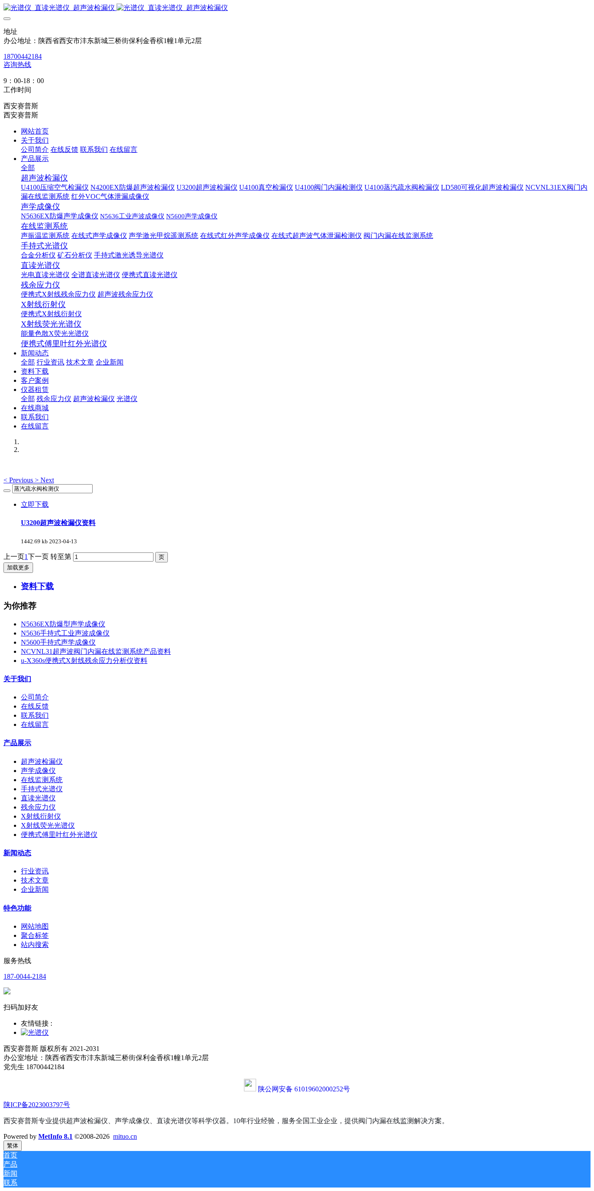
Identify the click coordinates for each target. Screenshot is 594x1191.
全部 (28, 167)
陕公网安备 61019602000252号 (304, 1089)
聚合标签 (35, 935)
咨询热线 (17, 64)
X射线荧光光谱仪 (48, 825)
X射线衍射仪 (41, 816)
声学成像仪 (38, 770)
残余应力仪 (38, 807)
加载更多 (18, 567)
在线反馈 (35, 706)
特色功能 (17, 908)
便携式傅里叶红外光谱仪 (59, 834)
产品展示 (17, 742)
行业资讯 (35, 871)
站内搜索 (35, 944)
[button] (19, 480)
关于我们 (17, 678)
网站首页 (35, 131)
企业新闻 (35, 889)
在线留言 (35, 724)
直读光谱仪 (38, 798)
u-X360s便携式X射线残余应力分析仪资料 (84, 660)
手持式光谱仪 (42, 789)
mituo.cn (125, 1136)
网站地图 (35, 926)
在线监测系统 (42, 779)
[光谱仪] (35, 1032)
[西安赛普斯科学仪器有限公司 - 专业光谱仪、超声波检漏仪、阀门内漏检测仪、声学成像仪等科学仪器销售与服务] (297, 8)
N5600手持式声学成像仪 (58, 642)
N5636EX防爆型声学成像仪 (63, 624)
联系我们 (35, 715)
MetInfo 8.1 (55, 1136)
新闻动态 (17, 852)
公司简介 (35, 697)
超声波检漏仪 (42, 761)
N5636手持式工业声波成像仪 (65, 633)
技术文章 (35, 880)
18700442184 (22, 56)
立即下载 (35, 504)
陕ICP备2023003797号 (36, 1104)
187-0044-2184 (24, 976)
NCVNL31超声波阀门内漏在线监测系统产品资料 (96, 651)
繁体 (12, 1145)
